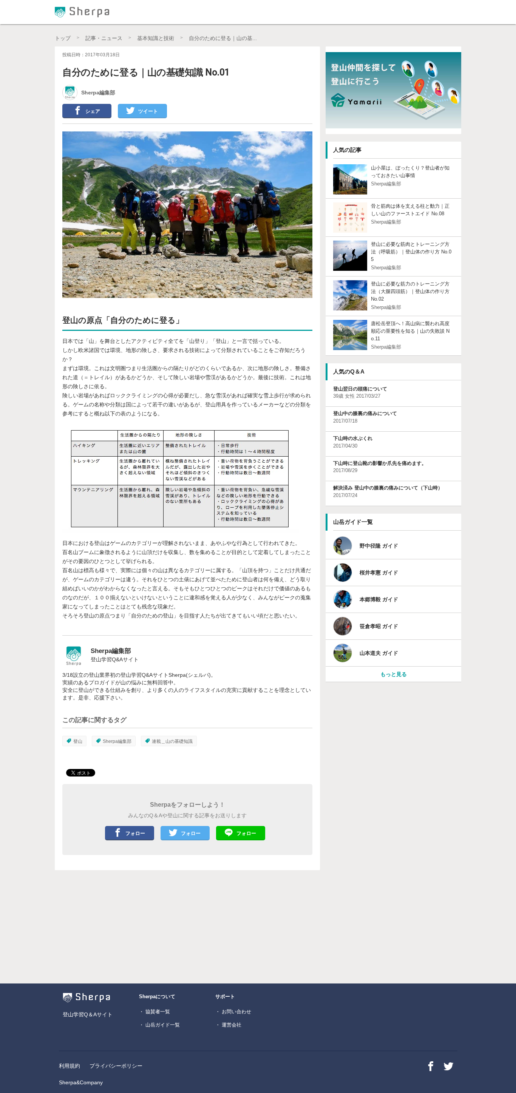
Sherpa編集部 (117, 741)
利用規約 (69, 1066)
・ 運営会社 (228, 1025)
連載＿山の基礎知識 (172, 741)
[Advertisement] (136, 929)
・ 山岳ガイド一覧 (159, 1025)
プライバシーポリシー (116, 1066)
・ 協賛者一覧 (154, 1011)
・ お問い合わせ (233, 1011)
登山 (77, 741)
